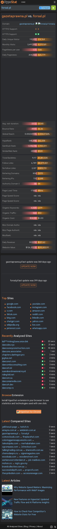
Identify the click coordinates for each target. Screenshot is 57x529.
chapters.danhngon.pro (13, 355)
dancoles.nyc (8, 345)
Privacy (33, 526)
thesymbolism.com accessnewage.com (22, 473)
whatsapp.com (39, 328)
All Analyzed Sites (14, 526)
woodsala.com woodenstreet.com (20, 456)
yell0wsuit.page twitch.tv (15, 427)
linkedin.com (38, 318)
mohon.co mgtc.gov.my (14, 463)
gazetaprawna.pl (27, 24)
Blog (26, 526)
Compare (46, 8)
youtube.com (38, 304)
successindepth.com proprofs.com (20, 470)
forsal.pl (52, 24)
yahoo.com (37, 321)
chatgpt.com (13, 321)
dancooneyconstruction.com (16, 348)
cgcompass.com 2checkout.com (19, 446)
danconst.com (9, 361)
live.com (36, 325)
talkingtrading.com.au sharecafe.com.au (22, 450)
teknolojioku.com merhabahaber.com (21, 443)
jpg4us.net (7, 358)
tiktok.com (12, 314)
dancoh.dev (7, 384)
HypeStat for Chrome (30, 412)
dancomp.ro (8, 388)
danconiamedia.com (11, 381)
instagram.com (39, 307)
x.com (10, 311)
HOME (23, 2)
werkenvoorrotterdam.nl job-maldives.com (23, 460)
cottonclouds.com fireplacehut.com (20, 437)
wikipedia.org (13, 325)
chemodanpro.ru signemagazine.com (21, 453)
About (40, 526)
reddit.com (37, 314)
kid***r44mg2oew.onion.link (15, 341)
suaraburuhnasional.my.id (14, 371)
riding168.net (8, 374)
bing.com (11, 318)
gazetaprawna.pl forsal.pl (15, 433)
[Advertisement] (28, 89)
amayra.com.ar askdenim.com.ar (19, 430)
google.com (12, 304)
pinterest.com (13, 328)
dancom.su (7, 378)
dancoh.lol (7, 368)
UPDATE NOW (28, 266)
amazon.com (38, 311)
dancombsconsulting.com (14, 364)
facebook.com (14, 307)
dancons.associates (11, 351)
